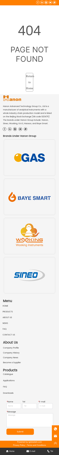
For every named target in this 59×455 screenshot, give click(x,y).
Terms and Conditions (36, 445)
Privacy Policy (19, 445)
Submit (20, 431)
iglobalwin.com (35, 442)
